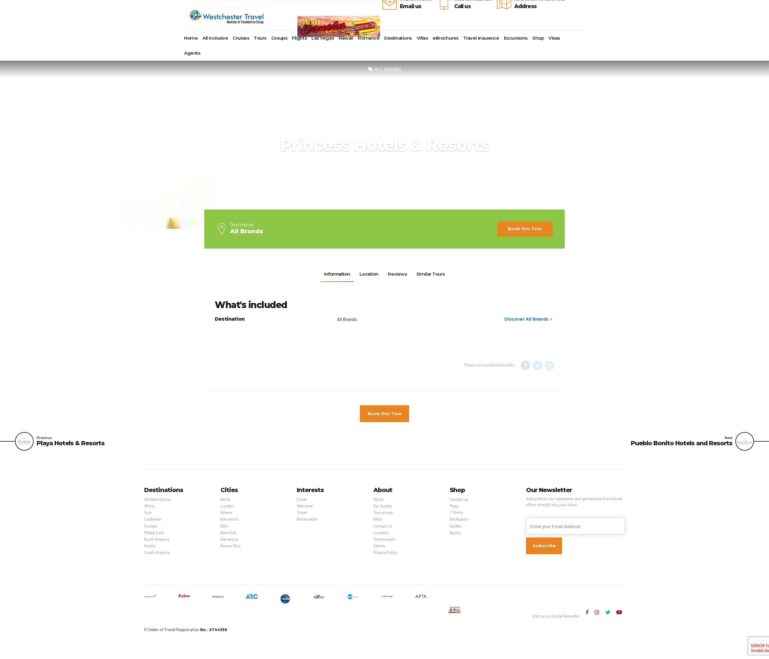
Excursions (516, 38)
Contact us (382, 526)
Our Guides (382, 505)
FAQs (377, 519)
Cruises (241, 38)
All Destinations (157, 499)
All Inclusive (215, 38)
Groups (279, 38)
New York (228, 532)
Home (191, 38)
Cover (302, 499)
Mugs (454, 505)
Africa (149, 505)
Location (381, 532)
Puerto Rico (230, 545)
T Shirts (456, 512)
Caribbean (153, 519)
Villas (422, 38)
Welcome (305, 505)
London (227, 505)
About (378, 499)
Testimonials (384, 539)
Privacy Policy (385, 552)
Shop (538, 38)
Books (455, 532)
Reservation (307, 519)
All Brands (388, 69)
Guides (455, 526)
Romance (368, 38)
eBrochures (445, 38)
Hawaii (346, 38)
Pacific (150, 545)
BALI (224, 526)
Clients (379, 545)
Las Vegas (323, 38)
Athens (226, 512)
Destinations (398, 38)
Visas (554, 38)
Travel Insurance (481, 38)
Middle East (154, 532)
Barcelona (229, 519)
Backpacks (459, 519)
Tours (260, 38)
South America (157, 552)
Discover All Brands (526, 319)
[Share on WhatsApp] (549, 365)
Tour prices (383, 512)
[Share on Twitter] (537, 365)
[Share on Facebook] (525, 365)
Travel (302, 512)
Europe (150, 526)
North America (156, 539)
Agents (192, 53)
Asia (148, 512)
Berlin (225, 499)
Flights (299, 38)
